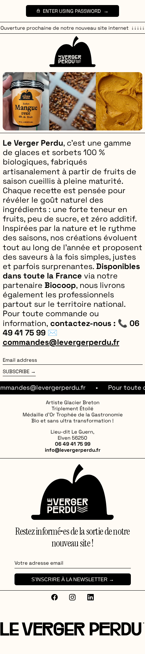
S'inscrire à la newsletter (69, 579)
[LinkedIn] (90, 597)
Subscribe (16, 371)
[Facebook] (54, 597)
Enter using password (71, 11)
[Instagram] (72, 597)
